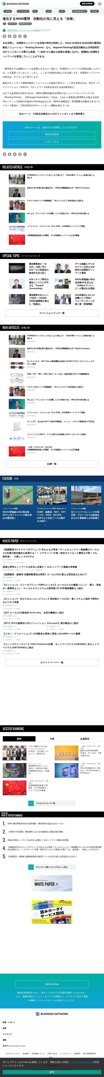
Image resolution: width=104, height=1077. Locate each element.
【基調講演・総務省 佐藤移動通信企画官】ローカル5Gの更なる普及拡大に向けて (42, 856)
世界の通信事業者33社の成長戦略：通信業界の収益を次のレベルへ (36, 823)
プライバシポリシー (81, 1062)
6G (49, 11)
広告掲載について (38, 1054)
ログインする (52, 142)
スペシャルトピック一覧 (52, 313)
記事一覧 (52, 464)
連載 (4, 1040)
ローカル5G (23, 11)
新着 (4, 1028)
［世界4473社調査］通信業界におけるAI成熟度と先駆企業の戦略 (35, 832)
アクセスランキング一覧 (45, 803)
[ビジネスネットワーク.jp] (16, 3)
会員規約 (77, 1054)
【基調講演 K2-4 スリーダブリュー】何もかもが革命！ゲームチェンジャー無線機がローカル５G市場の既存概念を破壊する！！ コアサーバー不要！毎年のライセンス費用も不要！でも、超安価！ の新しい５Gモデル (54, 848)
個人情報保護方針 (89, 1054)
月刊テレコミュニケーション (14, 1046)
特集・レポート (9, 1022)
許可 (52, 1072)
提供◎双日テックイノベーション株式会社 (24, 30)
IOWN (7, 11)
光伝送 (94, 11)
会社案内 (25, 1054)
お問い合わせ (52, 1054)
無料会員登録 (87, 4)
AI (35, 11)
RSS (50, 1057)
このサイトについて (12, 1054)
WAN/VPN (12, 23)
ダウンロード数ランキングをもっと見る (51, 867)
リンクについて (65, 1054)
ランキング (7, 1034)
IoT (62, 11)
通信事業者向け (79, 11)
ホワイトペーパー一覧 (52, 662)
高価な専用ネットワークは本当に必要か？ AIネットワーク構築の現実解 (38, 840)
